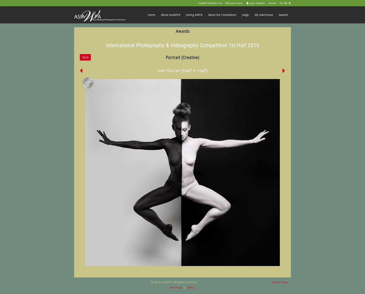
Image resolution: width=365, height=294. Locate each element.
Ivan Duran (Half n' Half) (182, 70)
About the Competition (222, 15)
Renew (272, 3)
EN (281, 3)
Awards (283, 15)
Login (251, 3)
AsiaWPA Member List (210, 3)
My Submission (264, 15)
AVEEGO (190, 287)
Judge (245, 15)
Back (85, 57)
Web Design (176, 287)
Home (151, 15)
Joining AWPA (194, 15)
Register (260, 3)
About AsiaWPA (170, 15)
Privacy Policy (279, 282)
